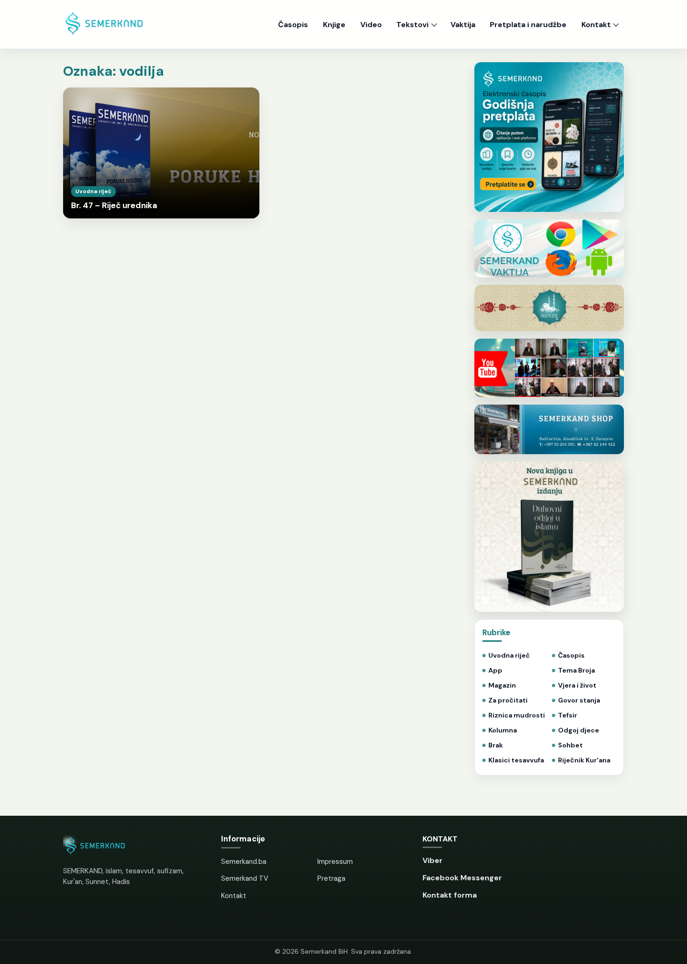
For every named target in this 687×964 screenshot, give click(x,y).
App (495, 670)
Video (371, 24)
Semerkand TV (244, 878)
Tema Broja (576, 670)
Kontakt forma (449, 895)
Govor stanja (579, 700)
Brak (495, 745)
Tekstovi (412, 24)
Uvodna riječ (509, 656)
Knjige (334, 24)
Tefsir (567, 715)
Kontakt (596, 24)
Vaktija (463, 24)
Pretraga (331, 878)
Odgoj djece (578, 730)
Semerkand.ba (243, 861)
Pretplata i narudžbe (528, 24)
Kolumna (502, 730)
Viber (432, 860)
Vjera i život (577, 685)
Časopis (293, 24)
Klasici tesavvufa (516, 760)
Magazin (502, 685)
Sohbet (570, 745)
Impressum (335, 861)
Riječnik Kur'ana (584, 760)
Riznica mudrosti (516, 715)
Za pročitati (508, 700)
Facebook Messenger (462, 878)
